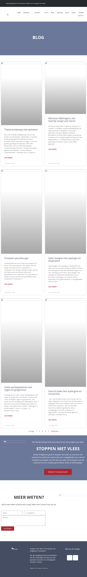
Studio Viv (45, 568)
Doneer (81, 13)
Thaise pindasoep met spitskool (21, 129)
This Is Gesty (38, 568)
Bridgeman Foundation (38, 551)
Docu (46, 13)
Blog (67, 13)
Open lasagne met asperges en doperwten (64, 259)
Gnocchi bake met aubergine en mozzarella (65, 392)
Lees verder (8, 158)
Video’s (74, 13)
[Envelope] (83, 3)
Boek (52, 13)
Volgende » (55, 431)
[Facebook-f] (79, 3)
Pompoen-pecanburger (16, 258)
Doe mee (37, 13)
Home (19, 13)
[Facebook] (69, 557)
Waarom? (26, 13)
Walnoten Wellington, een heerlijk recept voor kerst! (61, 119)
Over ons (60, 13)
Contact (81, 16)
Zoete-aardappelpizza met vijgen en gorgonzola (18, 388)
